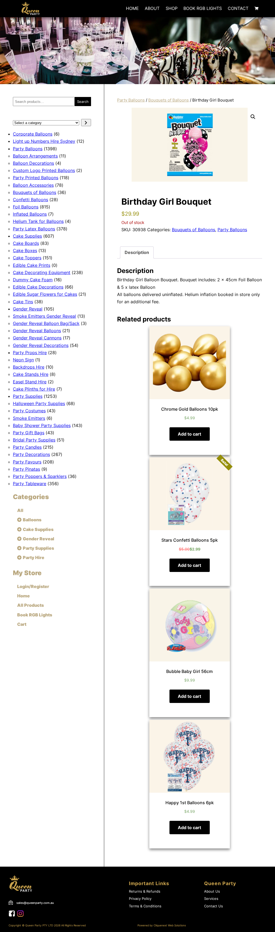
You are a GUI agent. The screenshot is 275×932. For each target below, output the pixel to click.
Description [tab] (137, 252)
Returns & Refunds (144, 891)
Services (211, 899)
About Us (212, 891)
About (152, 8)
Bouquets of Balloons (168, 100)
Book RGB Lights (202, 8)
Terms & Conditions (145, 906)
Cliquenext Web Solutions (170, 925)
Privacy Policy (140, 899)
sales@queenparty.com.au (35, 903)
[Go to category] (86, 122)
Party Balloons (131, 100)
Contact (238, 8)
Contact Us (213, 906)
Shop (172, 8)
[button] (253, 117)
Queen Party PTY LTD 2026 (42, 925)
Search (83, 101)
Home (132, 8)
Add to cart (189, 434)
